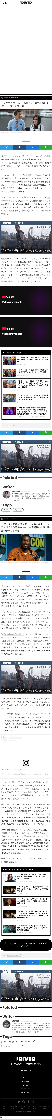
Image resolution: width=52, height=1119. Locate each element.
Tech (26, 1085)
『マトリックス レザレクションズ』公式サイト (26, 945)
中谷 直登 (6, 97)
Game (26, 1078)
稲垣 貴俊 (6, 519)
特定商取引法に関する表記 (44, 1107)
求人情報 (34, 1107)
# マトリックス (7, 1041)
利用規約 (4, 1107)
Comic (26, 1081)
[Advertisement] (26, 63)
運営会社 (29, 1107)
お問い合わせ (22, 1107)
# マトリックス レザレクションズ (24, 1041)
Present (26, 1089)
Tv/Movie (25, 97)
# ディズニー (6, 510)
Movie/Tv (26, 1070)
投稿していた (7, 191)
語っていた (32, 622)
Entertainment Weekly (12, 634)
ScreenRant (10, 426)
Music (26, 1074)
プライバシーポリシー (12, 1107)
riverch (34, 1111)
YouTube (26, 1092)
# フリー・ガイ (18, 510)
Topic (20, 97)
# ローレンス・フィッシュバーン (12, 1046)
